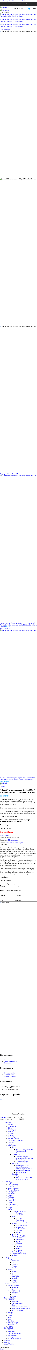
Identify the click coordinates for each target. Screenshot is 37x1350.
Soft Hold (19, 1231)
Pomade (14, 1223)
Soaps (10, 1208)
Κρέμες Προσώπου (14, 1137)
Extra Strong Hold (21, 1225)
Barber (10, 1209)
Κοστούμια (15, 1261)
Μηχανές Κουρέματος (19, 1254)
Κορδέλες (15, 1278)
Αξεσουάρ (19, 1243)
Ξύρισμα (14, 1245)
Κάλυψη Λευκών (13, 1138)
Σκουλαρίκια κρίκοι (22, 1156)
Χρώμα (18, 1232)
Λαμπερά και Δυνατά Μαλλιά (21, 1308)
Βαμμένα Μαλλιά (17, 1303)
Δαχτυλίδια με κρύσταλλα (24, 1169)
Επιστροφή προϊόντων (10, 1076)
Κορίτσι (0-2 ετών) (14, 1291)
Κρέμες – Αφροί (13, 1323)
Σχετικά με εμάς (8, 1060)
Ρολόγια (10, 1131)
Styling (14, 1216)
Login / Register (9, 1344)
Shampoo (19, 1213)
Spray (10, 1319)
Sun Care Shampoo (18, 1310)
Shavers (14, 1255)
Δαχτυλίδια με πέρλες (23, 1165)
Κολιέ (14, 1147)
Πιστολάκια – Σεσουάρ (15, 1140)
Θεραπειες (11, 1324)
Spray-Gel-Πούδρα (22, 1222)
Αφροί (18, 1248)
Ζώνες (10, 1128)
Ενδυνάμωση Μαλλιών (19, 1307)
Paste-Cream (20, 1220)
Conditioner (19, 1215)
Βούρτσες (11, 1142)
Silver (13, 1305)
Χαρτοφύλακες (12, 1337)
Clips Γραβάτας (13, 1184)
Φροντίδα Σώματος (18, 1252)
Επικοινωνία (7, 1063)
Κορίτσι (10, 1269)
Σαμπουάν (11, 1300)
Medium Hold (20, 1229)
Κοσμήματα (11, 1204)
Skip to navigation (6, 1)
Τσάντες (10, 1124)
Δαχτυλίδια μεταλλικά (23, 1170)
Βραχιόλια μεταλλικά (22, 1176)
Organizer (11, 1135)
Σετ (13, 1262)
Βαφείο (10, 1326)
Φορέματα (15, 1271)
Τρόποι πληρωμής (9, 1074)
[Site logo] (4, 7)
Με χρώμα (15, 1234)
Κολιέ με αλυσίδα (21, 1151)
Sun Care (11, 1321)
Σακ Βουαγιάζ (12, 1335)
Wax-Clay (19, 1218)
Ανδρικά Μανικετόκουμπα (14, 843)
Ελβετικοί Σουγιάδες (14, 1338)
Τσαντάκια (11, 1193)
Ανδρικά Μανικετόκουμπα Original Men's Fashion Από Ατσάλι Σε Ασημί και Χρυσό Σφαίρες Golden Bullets (17, 778)
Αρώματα (11, 1133)
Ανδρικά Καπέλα (13, 1190)
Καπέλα (14, 1268)
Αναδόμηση (15, 1301)
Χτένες (10, 1144)
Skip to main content (18, 1)
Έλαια (10, 1315)
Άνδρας (13, 474)
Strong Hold (19, 1227)
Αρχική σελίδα (5, 474)
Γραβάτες (11, 1183)
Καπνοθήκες (12, 1130)
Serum (10, 1317)
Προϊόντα (19, 1238)
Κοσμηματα (11, 1146)
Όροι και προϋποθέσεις (10, 1061)
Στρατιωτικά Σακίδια (14, 1333)
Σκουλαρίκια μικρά (22, 1161)
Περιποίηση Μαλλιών (19, 1211)
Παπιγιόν (11, 1186)
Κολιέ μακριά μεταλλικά (23, 1153)
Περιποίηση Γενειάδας (19, 1236)
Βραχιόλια (15, 1174)
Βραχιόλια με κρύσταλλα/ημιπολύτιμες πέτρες (24, 1178)
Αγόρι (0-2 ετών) (13, 1285)
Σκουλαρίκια (16, 1154)
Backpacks (11, 1331)
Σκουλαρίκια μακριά (22, 1160)
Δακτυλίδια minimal (22, 1167)
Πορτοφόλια (12, 1126)
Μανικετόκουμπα (21, 474)
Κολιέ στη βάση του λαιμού (24, 1149)
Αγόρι (10, 1259)
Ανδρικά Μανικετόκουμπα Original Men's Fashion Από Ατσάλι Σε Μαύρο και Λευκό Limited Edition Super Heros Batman (18, 625)
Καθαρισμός (20, 1239)
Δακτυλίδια (15, 1163)
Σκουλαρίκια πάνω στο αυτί (24, 1158)
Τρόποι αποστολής (9, 1073)
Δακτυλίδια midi (21, 1172)
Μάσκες (10, 1312)
